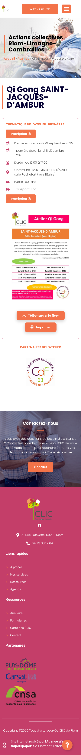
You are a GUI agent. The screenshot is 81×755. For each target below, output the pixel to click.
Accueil (9, 59)
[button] (66, 9)
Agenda (24, 59)
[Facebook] (39, 525)
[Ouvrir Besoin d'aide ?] (67, 745)
